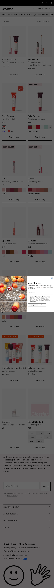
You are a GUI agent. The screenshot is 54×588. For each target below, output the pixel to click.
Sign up (32, 304)
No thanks (41, 304)
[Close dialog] (52, 278)
